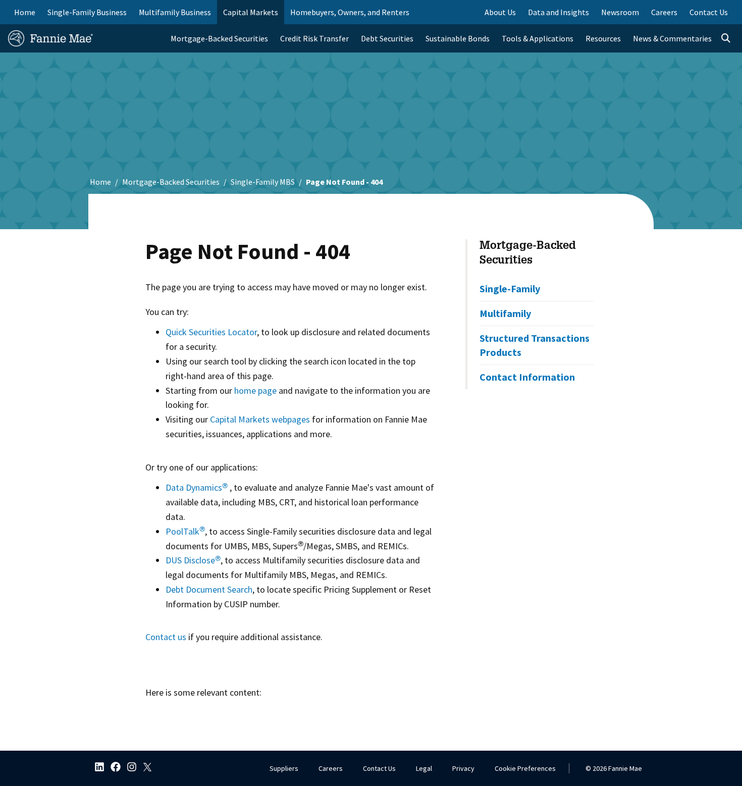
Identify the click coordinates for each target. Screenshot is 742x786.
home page (255, 390)
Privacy (463, 768)
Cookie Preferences (525, 768)
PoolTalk (185, 531)
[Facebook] (112, 768)
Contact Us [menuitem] (709, 12)
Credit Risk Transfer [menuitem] (314, 38)
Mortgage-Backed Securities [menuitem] (219, 38)
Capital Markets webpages (260, 419)
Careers (331, 768)
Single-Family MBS (263, 182)
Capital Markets (250, 12)
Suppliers (284, 768)
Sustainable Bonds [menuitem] (458, 38)
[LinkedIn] (96, 768)
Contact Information (527, 377)
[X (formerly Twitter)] (145, 768)
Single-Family (510, 288)
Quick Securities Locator (211, 332)
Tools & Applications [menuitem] (537, 38)
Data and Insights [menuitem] (558, 12)
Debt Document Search (209, 589)
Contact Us (379, 768)
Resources (603, 38)
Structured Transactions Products (535, 345)
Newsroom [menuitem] (620, 12)
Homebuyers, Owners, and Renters (349, 12)
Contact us (165, 637)
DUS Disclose (193, 560)
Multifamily (505, 313)
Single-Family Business (87, 12)
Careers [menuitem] (664, 12)
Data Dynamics (197, 487)
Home (24, 12)
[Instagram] (129, 768)
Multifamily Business (175, 12)
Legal (424, 768)
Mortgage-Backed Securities (171, 182)
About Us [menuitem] (500, 12)
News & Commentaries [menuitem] (672, 38)
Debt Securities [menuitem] (387, 38)
